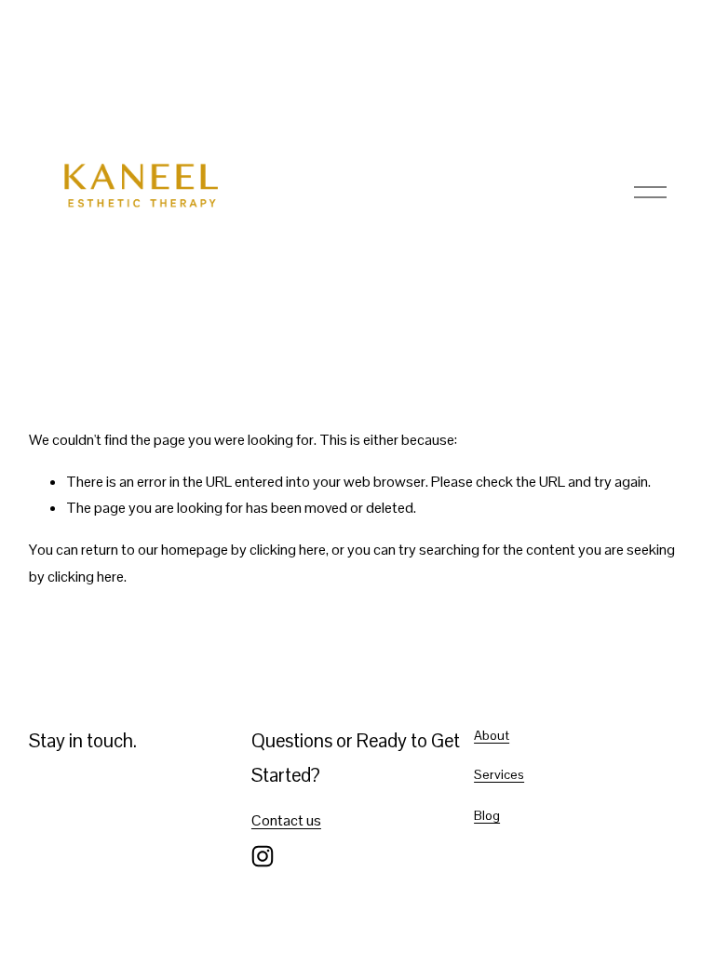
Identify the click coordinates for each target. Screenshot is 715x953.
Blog (487, 815)
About (491, 735)
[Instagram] (262, 856)
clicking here (288, 549)
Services (499, 774)
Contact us (286, 820)
